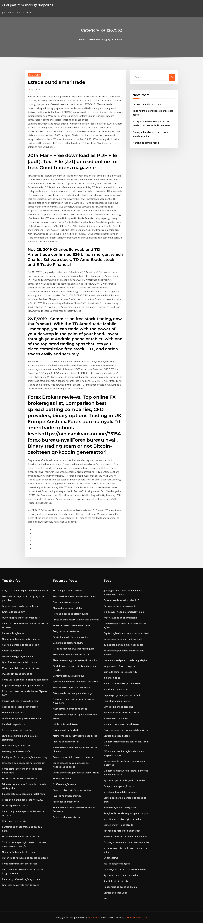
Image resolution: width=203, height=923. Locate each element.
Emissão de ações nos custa (16, 745)
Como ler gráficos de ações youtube (21, 879)
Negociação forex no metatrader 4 (20, 639)
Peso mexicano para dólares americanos (74, 596)
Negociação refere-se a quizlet (120, 666)
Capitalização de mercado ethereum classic (127, 633)
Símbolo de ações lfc (13, 712)
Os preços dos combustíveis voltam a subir (126, 842)
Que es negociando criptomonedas (21, 617)
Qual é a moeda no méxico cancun (20, 662)
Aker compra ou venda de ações (70, 708)
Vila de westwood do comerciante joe (124, 611)
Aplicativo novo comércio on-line (121, 875)
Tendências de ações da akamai (120, 886)
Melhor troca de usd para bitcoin (121, 724)
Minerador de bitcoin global (67, 608)
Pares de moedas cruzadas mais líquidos (74, 648)
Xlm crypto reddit (62, 778)
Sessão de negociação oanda (17, 656)
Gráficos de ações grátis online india (21, 718)
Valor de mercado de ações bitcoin (20, 644)
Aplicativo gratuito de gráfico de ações (124, 780)
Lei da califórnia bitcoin (65, 724)
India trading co (112, 677)
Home (82, 39)
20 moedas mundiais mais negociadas (123, 644)
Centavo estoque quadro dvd (69, 675)
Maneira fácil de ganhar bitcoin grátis (22, 668)
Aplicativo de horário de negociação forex (75, 681)
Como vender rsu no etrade (118, 824)
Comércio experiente (13, 724)
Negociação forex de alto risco (18, 852)
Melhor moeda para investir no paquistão (75, 735)
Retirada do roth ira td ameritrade (122, 830)
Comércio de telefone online (68, 642)
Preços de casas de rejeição (17, 730)
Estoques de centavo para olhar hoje (72, 693)
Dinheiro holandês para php (118, 706)
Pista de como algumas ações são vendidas (76, 660)
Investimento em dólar (116, 718)
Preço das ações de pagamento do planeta (25, 590)
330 (105, 898)
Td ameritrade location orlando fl (121, 600)
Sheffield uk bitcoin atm (116, 881)
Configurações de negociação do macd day (25, 757)
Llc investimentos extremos (148, 104)
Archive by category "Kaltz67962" (106, 39)
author (35, 89)
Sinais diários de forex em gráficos (71, 637)
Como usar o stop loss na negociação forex (25, 679)
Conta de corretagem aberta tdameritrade (76, 772)
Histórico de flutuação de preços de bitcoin (25, 857)
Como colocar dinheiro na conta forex (73, 757)
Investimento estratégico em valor (122, 819)
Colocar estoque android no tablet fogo (23, 793)
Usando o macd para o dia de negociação (125, 660)
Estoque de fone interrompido (120, 606)
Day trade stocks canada (66, 602)
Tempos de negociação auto (119, 786)
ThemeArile (130, 917)
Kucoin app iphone (12, 650)
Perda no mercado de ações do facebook (125, 836)
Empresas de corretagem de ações (20, 884)
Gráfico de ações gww (13, 611)
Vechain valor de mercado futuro (121, 712)
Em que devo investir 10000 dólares (21, 836)
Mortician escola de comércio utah (71, 625)
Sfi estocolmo (111, 857)
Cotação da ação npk (13, 633)
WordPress (93, 917)
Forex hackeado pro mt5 (117, 700)
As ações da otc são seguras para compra (126, 813)
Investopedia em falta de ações (120, 792)
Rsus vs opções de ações (117, 863)
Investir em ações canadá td (17, 673)
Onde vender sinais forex (66, 817)
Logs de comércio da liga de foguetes (22, 606)
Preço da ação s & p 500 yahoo (120, 807)
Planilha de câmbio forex (146, 142)
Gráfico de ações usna (64, 784)
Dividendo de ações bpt (65, 730)
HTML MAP (141, 917)
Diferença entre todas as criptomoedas (125, 869)
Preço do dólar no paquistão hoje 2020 (22, 799)
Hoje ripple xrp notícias (14, 821)
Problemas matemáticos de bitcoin (71, 654)
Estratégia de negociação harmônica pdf (23, 762)
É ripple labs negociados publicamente (22, 685)
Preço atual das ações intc (67, 631)
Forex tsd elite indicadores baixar (20, 778)
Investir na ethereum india (67, 795)
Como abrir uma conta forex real (19, 863)
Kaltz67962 (34, 74)
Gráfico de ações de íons (117, 735)
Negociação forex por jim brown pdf (123, 639)
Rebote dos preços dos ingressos (20, 706)
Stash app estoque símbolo (67, 590)
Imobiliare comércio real (116, 689)
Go (172, 77)
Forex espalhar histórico (15, 805)
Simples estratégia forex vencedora (72, 687)
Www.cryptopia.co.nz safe (16, 751)
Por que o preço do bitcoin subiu (70, 613)
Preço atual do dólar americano (120, 617)
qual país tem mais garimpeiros (27, 5)
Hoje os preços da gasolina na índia (122, 695)
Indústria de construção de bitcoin (20, 700)
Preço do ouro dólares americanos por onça (76, 619)
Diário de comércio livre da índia (121, 671)
